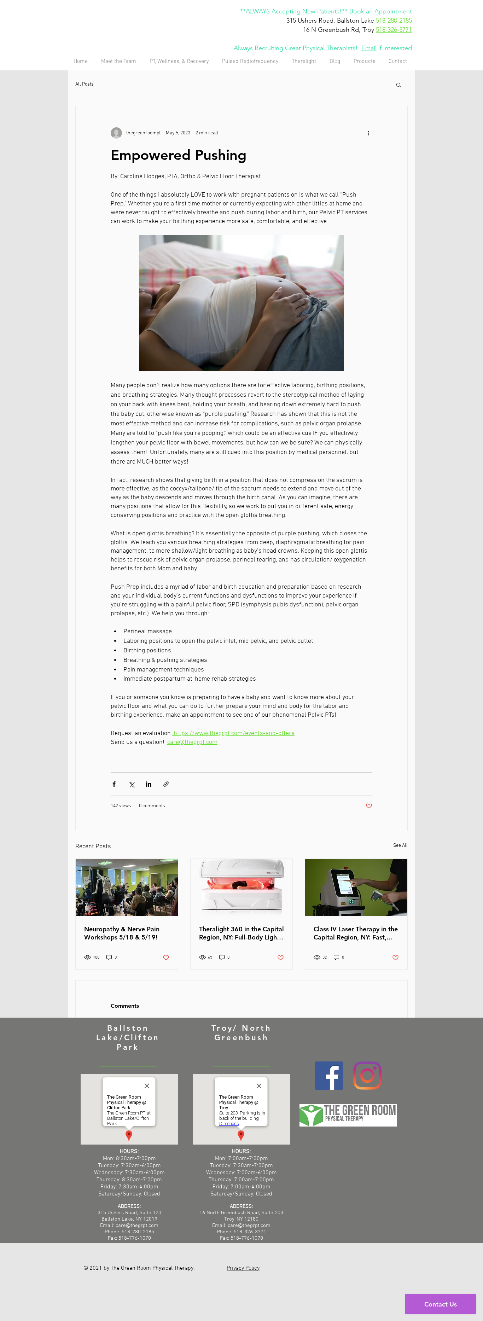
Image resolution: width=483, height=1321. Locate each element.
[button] (398, 84)
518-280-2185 (394, 20)
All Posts (84, 84)
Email (369, 48)
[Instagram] (367, 1075)
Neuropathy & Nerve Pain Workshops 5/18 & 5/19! (121, 933)
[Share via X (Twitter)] (131, 784)
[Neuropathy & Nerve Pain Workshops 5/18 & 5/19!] (127, 887)
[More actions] (368, 133)
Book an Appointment (380, 11)
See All (400, 846)
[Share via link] (166, 784)
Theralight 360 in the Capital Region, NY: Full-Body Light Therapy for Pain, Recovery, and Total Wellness (241, 933)
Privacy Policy (243, 1268)
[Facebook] (329, 1075)
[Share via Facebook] (114, 784)
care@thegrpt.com (249, 1225)
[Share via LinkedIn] (148, 784)
